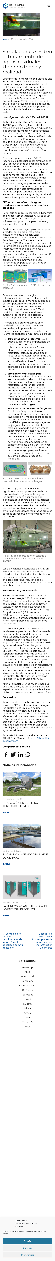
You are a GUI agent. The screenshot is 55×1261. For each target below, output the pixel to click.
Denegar (27, 1248)
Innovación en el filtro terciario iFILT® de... (20, 804)
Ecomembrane (27, 985)
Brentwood (27, 976)
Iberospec (27, 994)
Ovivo (27, 1013)
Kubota (27, 1003)
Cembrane (27, 981)
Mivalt (27, 1008)
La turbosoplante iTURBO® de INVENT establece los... (25, 908)
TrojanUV (27, 1022)
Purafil (27, 1017)
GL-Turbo (27, 990)
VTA (27, 1026)
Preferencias (27, 1255)
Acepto (27, 1241)
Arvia (27, 971)
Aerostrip (27, 967)
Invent (6, 39)
